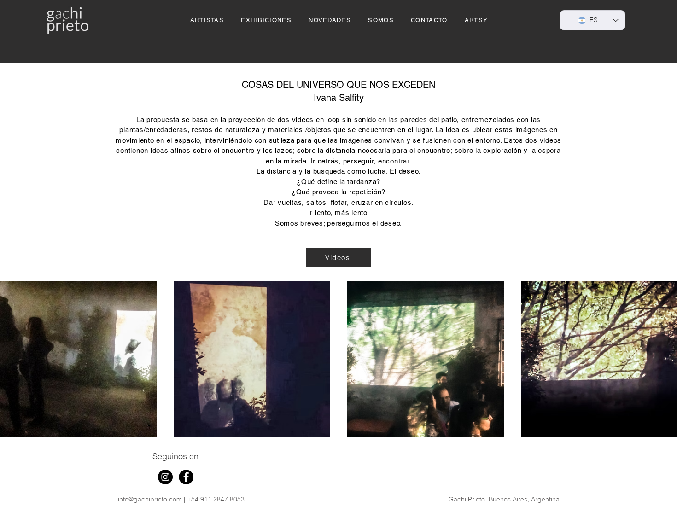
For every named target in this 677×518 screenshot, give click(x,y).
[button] (266, 20)
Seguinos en (175, 456)
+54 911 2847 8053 (216, 499)
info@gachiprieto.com (150, 499)
